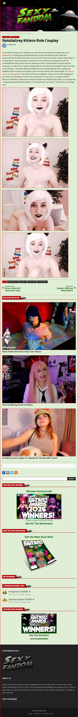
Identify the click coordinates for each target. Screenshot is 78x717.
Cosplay (9, 33)
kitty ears (32, 281)
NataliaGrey (6, 55)
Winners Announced (38, 491)
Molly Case (12, 44)
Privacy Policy (48, 714)
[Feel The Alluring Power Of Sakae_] (39, 379)
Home (4, 33)
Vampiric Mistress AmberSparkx (65, 289)
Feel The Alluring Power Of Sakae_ (17, 405)
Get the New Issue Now (39, 536)
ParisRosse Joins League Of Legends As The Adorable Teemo (30, 458)
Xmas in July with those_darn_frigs (12, 289)
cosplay (23, 281)
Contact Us (38, 714)
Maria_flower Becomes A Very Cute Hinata (21, 351)
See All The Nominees (39, 523)
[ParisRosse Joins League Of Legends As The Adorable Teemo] (39, 432)
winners (44, 635)
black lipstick (13, 281)
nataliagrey (42, 281)
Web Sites (15, 37)
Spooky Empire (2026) (21, 599)
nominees (41, 638)
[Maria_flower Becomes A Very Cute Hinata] (39, 326)
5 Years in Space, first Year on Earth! (39, 520)
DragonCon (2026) (20, 591)
